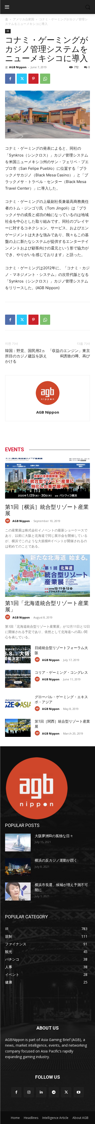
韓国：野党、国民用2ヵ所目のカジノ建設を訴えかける (26, 356)
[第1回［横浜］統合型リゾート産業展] (47, 479)
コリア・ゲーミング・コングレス (61, 672)
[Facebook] (10, 79)
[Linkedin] (41, 1092)
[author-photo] (47, 405)
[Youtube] (79, 1092)
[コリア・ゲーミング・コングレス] (18, 679)
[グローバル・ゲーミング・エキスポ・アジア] (18, 703)
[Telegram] (54, 1092)
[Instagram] (29, 1092)
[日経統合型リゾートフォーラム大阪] (18, 654)
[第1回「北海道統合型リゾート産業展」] (47, 575)
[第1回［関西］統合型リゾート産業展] (18, 728)
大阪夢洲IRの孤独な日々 (54, 836)
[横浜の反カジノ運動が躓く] (18, 867)
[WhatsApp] (45, 79)
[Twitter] (22, 79)
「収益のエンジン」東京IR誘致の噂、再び (69, 353)
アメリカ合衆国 (23, 19)
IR (8, 31)
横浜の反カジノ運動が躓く (56, 860)
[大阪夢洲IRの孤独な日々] (18, 842)
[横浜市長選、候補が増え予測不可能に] (18, 891)
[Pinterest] (33, 79)
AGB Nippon (18, 67)
